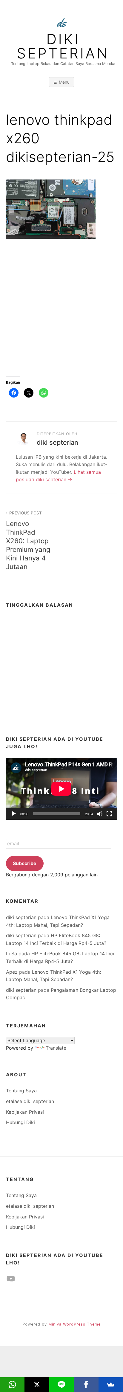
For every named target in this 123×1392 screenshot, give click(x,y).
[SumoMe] (111, 1384)
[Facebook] (86, 1384)
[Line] (61, 1384)
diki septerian (63, 46)
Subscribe (24, 863)
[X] (36, 1384)
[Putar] (14, 814)
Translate (56, 1048)
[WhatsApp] (12, 1384)
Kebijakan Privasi (25, 1112)
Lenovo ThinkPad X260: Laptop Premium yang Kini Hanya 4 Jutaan (28, 541)
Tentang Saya (21, 1091)
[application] (61, 789)
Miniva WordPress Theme (74, 1324)
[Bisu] (100, 814)
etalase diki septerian (30, 1101)
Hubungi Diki (20, 1122)
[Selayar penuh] (109, 814)
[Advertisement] (61, 311)
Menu (64, 82)
